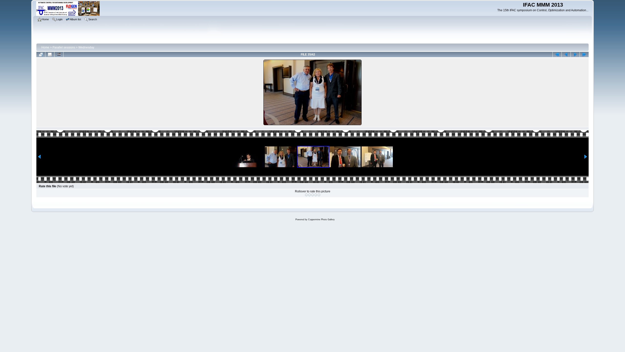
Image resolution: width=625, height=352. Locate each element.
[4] (315, 195)
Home (45, 47)
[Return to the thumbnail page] (40, 54)
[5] (319, 195)
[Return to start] (557, 54)
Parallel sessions (63, 47)
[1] (306, 195)
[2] (309, 195)
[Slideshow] (58, 54)
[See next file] (575, 54)
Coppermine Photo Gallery (321, 219)
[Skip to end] (584, 54)
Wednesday (86, 47)
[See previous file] (566, 54)
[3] (312, 195)
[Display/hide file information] (49, 54)
